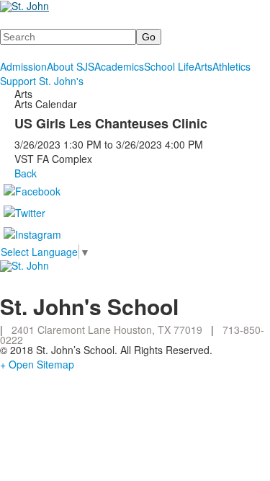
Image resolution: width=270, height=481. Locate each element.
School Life (169, 66)
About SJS (70, 66)
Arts (203, 66)
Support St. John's (42, 81)
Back (25, 173)
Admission (23, 66)
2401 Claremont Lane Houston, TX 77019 (107, 329)
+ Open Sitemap (37, 364)
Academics (119, 66)
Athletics (231, 66)
